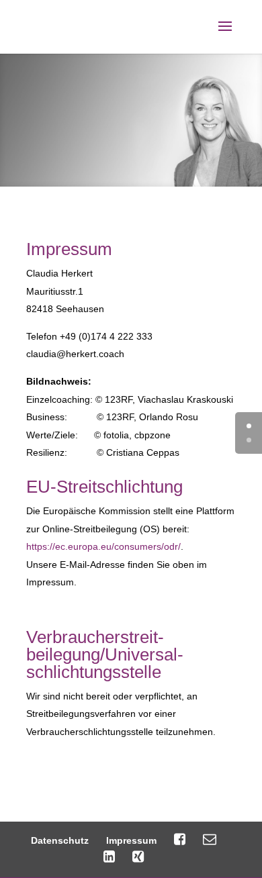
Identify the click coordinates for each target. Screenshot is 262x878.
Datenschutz (60, 840)
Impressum (131, 840)
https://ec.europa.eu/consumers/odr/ (103, 546)
